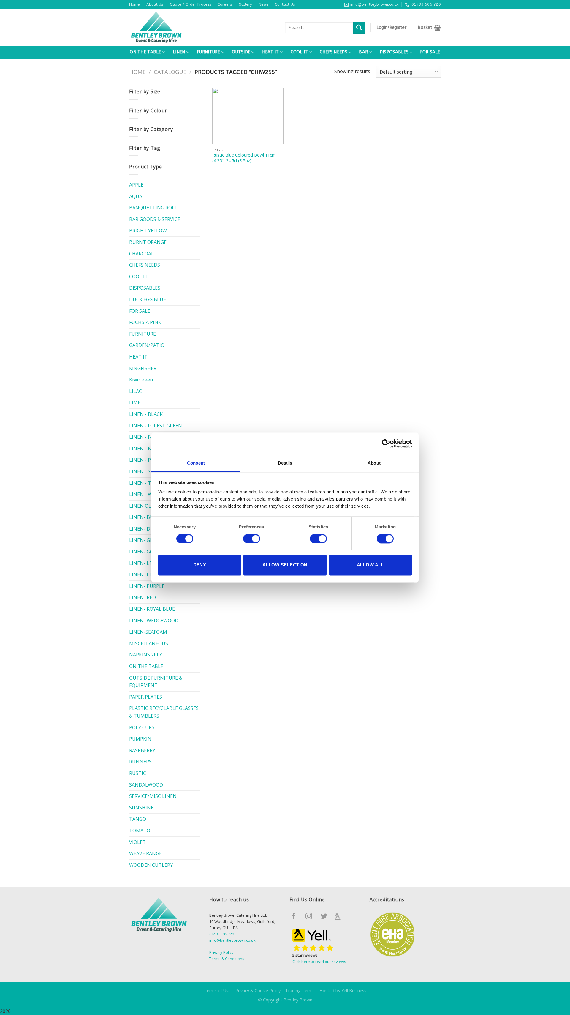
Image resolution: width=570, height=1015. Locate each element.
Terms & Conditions (226, 958)
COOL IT (299, 52)
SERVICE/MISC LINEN (153, 796)
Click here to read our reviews (319, 961)
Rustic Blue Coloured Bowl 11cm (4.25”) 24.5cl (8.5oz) (244, 157)
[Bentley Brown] (169, 27)
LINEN (179, 52)
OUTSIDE (241, 52)
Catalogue (170, 71)
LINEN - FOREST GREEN (155, 425)
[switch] (251, 538)
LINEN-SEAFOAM (148, 632)
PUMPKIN (140, 738)
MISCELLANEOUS (148, 643)
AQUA (135, 196)
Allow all (370, 565)
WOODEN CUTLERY (151, 865)
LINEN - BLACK (146, 414)
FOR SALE (430, 52)
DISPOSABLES (394, 52)
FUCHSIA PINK (145, 322)
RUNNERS (140, 761)
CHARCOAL (141, 253)
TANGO (137, 819)
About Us (154, 4)
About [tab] (374, 462)
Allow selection (285, 565)
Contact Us (285, 4)
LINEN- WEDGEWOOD (153, 620)
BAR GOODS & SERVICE (154, 219)
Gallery (245, 4)
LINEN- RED (142, 597)
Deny (199, 565)
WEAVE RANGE (145, 853)
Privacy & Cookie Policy (258, 990)
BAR (363, 52)
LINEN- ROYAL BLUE (152, 609)
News (263, 4)
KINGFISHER (142, 368)
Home (134, 4)
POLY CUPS (141, 727)
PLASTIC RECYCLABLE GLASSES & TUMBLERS (164, 712)
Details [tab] (285, 462)
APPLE (136, 184)
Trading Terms (300, 990)
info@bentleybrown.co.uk (232, 940)
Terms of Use (217, 990)
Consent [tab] (196, 462)
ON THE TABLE (145, 52)
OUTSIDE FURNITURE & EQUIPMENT (155, 682)
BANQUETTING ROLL (153, 207)
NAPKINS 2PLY (145, 654)
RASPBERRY (142, 750)
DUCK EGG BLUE (147, 299)
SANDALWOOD (146, 785)
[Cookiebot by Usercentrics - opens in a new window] (386, 443)
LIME (134, 402)
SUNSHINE (141, 807)
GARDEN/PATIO (146, 345)
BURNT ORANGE (148, 242)
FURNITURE (208, 52)
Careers (225, 4)
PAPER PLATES (145, 697)
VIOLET (137, 842)
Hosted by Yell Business (342, 990)
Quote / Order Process (190, 4)
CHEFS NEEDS (333, 52)
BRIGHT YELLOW (148, 230)
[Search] (359, 27)
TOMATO (139, 830)
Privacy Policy (221, 952)
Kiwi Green (141, 379)
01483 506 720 (221, 934)
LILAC (135, 391)
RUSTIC (137, 773)
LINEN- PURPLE (146, 586)
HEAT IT (270, 52)
